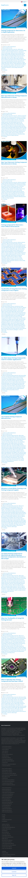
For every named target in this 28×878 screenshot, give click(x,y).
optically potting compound (6, 711)
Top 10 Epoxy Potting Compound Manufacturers (11, 417)
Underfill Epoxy (5, 778)
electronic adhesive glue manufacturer (17, 58)
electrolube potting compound (16, 513)
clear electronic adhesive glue (11, 698)
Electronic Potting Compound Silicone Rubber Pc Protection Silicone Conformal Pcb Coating (13, 318)
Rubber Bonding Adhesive (7, 797)
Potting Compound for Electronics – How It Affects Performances (12, 225)
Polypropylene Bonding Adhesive (8, 792)
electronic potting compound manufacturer (17, 192)
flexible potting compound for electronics (13, 254)
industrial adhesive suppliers (8, 64)
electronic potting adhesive (20, 314)
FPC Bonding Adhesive (6, 807)
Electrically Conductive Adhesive (8, 760)
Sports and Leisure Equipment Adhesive (9, 775)
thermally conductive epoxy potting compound (10, 389)
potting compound (15, 328)
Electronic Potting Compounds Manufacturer (9, 133)
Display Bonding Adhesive (7, 803)
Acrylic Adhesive (5, 751)
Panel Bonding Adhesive (6, 800)
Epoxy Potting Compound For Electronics (14, 62)
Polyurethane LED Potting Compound (15, 524)
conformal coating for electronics (12, 51)
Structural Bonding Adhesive (7, 759)
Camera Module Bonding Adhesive (8, 827)
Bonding (3, 814)
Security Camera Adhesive (7, 846)
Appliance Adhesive (5, 824)
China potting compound (11, 379)
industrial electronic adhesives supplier (14, 256)
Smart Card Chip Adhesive (7, 848)
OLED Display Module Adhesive (8, 843)
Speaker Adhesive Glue (6, 828)
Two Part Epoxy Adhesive (6, 747)
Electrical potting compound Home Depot (16, 54)
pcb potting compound (7, 328)
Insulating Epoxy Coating (6, 856)
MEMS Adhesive (5, 838)
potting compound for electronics (12, 260)
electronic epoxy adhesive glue (10, 311)
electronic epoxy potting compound (8, 314)
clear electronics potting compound (12, 380)
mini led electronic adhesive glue (7, 522)
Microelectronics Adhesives (7, 840)
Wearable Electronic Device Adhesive (9, 845)
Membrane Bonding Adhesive (7, 802)
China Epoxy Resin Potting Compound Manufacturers (15, 376)
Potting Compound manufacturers (12, 460)
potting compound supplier (11, 525)
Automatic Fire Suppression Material (9, 764)
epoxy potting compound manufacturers (13, 458)
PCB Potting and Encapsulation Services (17, 650)
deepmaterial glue (15, 447)
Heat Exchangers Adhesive (7, 770)
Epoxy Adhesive (5, 752)
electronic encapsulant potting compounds (9, 60)
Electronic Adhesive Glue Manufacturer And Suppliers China (12, 704)
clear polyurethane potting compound (8, 247)
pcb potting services (11, 652)
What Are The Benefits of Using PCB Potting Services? (12, 619)
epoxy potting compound (14, 383)
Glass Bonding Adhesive (6, 790)
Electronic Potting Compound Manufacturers (14, 128)
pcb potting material (12, 651)
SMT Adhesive (4, 830)
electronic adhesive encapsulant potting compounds (11, 55)
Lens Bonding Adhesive (6, 805)
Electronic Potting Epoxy (16, 320)
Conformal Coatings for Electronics (8, 854)
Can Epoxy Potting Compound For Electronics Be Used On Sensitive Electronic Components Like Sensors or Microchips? (13, 556)
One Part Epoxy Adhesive (6, 746)
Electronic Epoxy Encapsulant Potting (18, 312)
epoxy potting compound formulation (8, 385)
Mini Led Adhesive (5, 832)
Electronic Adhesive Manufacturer (10, 46)
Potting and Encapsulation (7, 819)
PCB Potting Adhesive (5, 650)
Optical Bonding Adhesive (7, 808)
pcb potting (24, 648)
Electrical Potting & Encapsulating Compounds (12, 648)
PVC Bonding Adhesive (6, 798)
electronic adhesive (5, 584)
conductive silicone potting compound (13, 191)
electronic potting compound (18, 315)
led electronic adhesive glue (8, 325)
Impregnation (4, 821)
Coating (3, 817)
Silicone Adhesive (5, 749)
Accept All (14, 868)
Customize (14, 871)
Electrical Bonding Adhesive (7, 811)
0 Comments (4, 70)
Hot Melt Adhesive (5, 756)
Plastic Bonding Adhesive (6, 787)
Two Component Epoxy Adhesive (8, 781)
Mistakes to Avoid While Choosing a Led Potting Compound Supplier (13, 489)
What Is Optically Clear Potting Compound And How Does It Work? (12, 680)
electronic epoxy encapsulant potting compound (10, 127)
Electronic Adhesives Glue (7, 47)
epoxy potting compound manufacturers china (15, 387)
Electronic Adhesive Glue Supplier (19, 59)
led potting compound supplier (20, 521)
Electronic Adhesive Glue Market (7, 59)
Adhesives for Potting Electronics (7, 244)
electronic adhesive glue (5, 703)
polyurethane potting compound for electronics (12, 66)
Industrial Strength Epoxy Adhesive (8, 784)
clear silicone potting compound (17, 444)
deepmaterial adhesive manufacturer (19, 445)
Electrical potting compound (14, 512)
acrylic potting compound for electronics (10, 49)
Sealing (3, 816)
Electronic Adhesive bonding (14, 584)
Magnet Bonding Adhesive (7, 810)
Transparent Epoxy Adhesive (7, 783)
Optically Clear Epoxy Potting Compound (8, 388)
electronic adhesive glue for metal (13, 57)
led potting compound (10, 521)
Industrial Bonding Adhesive (7, 795)
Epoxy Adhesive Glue (6, 776)
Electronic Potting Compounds (17, 132)
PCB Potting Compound (6, 835)
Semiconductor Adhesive (6, 841)
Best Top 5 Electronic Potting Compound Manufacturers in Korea (14, 96)
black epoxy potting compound (12, 50)
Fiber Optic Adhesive (6, 825)
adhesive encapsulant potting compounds (14, 243)
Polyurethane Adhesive (6, 757)
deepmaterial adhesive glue (6, 445)
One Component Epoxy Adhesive (8, 779)
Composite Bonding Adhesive (7, 794)
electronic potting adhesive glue (12, 248)
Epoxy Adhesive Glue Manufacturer (11, 457)
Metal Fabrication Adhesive (7, 771)
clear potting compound (18, 123)
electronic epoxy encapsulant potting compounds (15, 454)
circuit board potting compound (12, 120)
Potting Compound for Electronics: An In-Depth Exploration (13, 31)
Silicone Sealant (5, 852)
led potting (3, 521)
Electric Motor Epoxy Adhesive (7, 837)
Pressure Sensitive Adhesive (7, 754)
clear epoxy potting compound (14, 122)
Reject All (14, 875)
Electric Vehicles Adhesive (7, 768)
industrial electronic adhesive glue (19, 520)
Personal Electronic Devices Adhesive (9, 773)
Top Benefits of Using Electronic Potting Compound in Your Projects (14, 289)
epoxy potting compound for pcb (18, 384)
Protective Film (5, 762)
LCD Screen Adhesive (6, 833)
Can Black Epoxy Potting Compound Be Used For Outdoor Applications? (13, 358)
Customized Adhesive (6, 765)
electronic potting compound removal (8, 316)
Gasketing (4, 851)
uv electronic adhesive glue (12, 526)
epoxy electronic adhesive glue (16, 323)
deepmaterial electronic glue (16, 53)
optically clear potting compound (17, 710)
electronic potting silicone (10, 252)
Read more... (4, 71)
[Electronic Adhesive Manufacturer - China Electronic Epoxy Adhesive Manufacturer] (4, 5)
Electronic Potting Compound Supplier (13, 250)
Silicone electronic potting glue (12, 329)
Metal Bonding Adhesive (6, 789)
